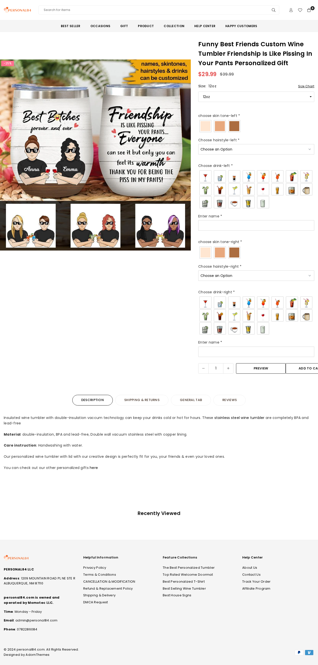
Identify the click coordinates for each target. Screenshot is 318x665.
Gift (124, 26)
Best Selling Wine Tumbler (184, 588)
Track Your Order (256, 581)
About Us (249, 567)
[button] (183, 156)
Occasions (100, 26)
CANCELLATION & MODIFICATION (109, 581)
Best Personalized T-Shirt (184, 581)
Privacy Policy (94, 567)
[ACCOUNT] (291, 10)
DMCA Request (95, 602)
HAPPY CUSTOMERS (241, 26)
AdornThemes (37, 654)
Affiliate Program (256, 588)
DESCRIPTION (92, 400)
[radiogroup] (256, 126)
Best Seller (70, 26)
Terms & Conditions (99, 574)
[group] (95, 155)
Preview (261, 368)
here (94, 467)
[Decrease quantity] (203, 368)
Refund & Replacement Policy (108, 588)
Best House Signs (177, 595)
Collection (174, 26)
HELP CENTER (204, 26)
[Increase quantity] (228, 368)
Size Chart (306, 86)
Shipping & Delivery (99, 595)
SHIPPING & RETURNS (141, 400)
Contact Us (251, 574)
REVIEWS (229, 400)
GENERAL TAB (191, 400)
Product (146, 26)
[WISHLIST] (300, 10)
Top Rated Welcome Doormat (188, 574)
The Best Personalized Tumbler (189, 567)
